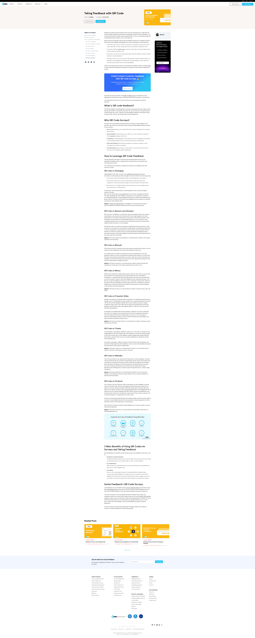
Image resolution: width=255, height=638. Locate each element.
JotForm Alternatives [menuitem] (135, 589)
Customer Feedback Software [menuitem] (98, 578)
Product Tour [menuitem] (151, 592)
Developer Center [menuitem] (152, 600)
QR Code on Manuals (90, 46)
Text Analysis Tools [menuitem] (117, 595)
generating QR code (112, 489)
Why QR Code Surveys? (89, 37)
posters (113, 136)
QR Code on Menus (90, 48)
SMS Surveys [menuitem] (94, 593)
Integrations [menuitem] (28, 4)
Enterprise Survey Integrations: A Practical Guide (126, 542)
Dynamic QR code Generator (117, 203)
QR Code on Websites (90, 55)
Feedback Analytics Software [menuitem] (97, 582)
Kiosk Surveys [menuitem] (94, 591)
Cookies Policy (128, 629)
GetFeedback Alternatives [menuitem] (136, 580)
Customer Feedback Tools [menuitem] (119, 578)
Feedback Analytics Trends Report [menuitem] (138, 596)
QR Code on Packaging (90, 41)
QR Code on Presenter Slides (92, 50)
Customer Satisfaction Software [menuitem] (98, 589)
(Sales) (139, 629)
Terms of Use (121, 629)
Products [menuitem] (11, 4)
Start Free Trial (235, 4)
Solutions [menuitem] (19, 4)
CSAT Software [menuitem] (117, 589)
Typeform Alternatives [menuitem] (135, 587)
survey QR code (128, 389)
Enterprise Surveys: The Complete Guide (95, 542)
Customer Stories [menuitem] (152, 580)
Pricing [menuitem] (45, 4)
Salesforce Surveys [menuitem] (95, 595)
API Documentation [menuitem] (153, 598)
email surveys (121, 49)
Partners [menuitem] (150, 582)
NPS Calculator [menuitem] (134, 608)
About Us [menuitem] (151, 578)
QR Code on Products (90, 57)
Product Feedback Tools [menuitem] (119, 585)
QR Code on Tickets (90, 53)
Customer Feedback (90, 539)
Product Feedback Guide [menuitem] (136, 604)
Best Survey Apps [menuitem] (117, 580)
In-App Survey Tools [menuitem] (118, 591)
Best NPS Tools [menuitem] (117, 582)
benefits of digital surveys (129, 95)
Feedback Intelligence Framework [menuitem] (138, 598)
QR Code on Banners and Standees (93, 43)
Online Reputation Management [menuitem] (98, 585)
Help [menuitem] (247, 0)
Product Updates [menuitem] (152, 596)
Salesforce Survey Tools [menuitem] (118, 593)
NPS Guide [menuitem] (133, 606)
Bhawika (91, 17)
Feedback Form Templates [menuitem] (136, 602)
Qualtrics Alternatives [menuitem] (135, 582)
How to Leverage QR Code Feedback (92, 39)
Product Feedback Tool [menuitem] (96, 580)
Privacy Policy (114, 629)
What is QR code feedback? (90, 35)
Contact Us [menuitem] (251, 0)
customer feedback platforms (133, 487)
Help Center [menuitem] (151, 594)
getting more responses (133, 174)
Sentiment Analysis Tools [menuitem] (119, 587)
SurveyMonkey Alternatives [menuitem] (136, 585)
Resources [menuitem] (37, 4)
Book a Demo (248, 4)
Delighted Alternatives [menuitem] (135, 578)
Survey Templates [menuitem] (135, 600)
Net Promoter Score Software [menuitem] (98, 587)
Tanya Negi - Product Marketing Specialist (153, 545)
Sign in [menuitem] (243, 0)
